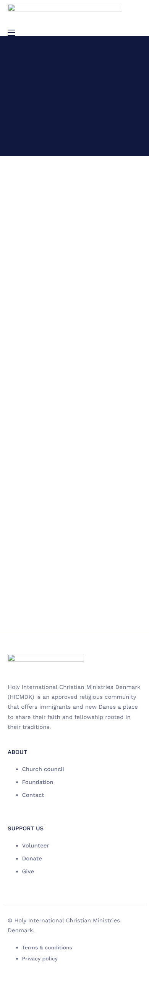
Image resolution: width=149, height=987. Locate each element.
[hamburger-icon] (11, 33)
